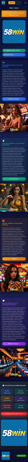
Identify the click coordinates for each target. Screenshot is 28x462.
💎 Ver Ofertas (8, 54)
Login (18, 2)
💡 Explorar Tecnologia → (14, 98)
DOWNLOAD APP (21, 455)
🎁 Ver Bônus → (14, 258)
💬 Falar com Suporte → (14, 343)
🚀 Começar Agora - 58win (12, 50)
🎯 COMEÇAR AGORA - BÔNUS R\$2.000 (14, 413)
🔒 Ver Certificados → (14, 178)
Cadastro (12, 2)
